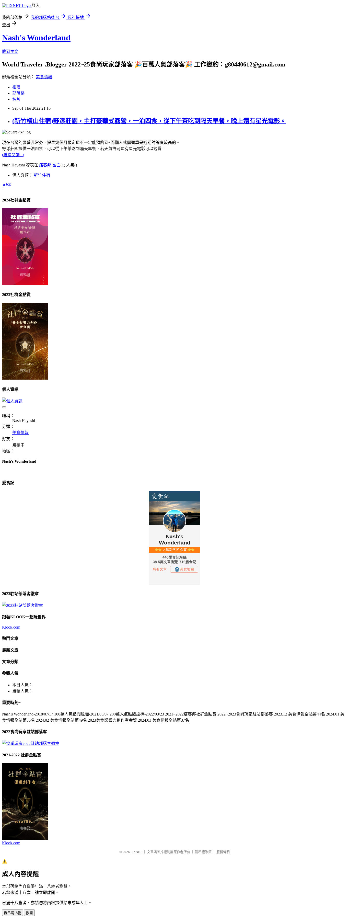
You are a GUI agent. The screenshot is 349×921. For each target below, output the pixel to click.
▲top (6, 184)
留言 (56, 165)
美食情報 (44, 77)
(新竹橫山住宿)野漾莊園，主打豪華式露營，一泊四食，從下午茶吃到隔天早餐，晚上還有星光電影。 (149, 121)
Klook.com (11, 627)
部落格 (18, 93)
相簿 (16, 87)
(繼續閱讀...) (13, 155)
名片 (16, 99)
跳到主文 (10, 51)
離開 (29, 913)
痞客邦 (45, 165)
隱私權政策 (203, 852)
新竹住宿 (42, 175)
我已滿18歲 (12, 913)
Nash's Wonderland (36, 37)
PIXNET (136, 852)
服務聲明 (223, 852)
